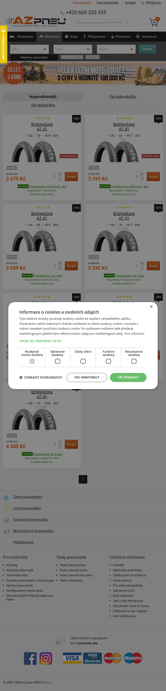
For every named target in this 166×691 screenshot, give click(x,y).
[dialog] (83, 345)
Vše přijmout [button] (128, 377)
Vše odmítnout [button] (86, 377)
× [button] (151, 306)
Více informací (134, 333)
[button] (83, 341)
